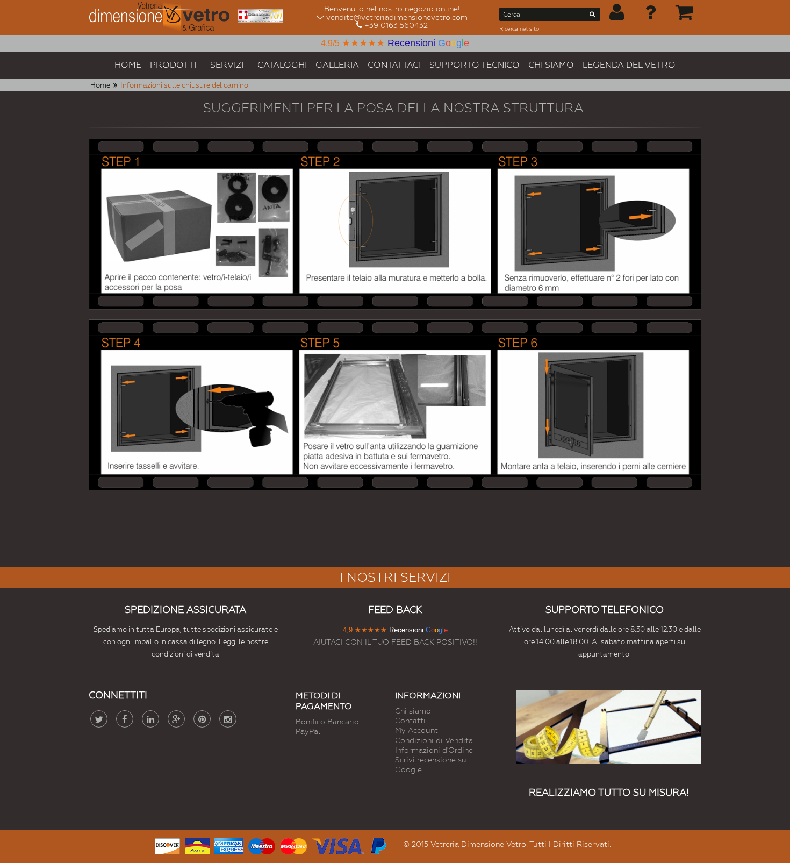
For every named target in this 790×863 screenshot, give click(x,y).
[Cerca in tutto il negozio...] (592, 16)
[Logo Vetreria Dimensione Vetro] (190, 17)
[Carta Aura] (197, 845)
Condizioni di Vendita (434, 740)
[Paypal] (378, 845)
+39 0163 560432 (396, 25)
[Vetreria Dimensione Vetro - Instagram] (227, 719)
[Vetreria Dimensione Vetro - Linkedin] (150, 719)
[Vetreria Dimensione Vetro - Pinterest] (202, 719)
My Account (416, 730)
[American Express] (228, 845)
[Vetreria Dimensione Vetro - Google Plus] (176, 719)
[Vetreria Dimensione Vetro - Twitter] (98, 719)
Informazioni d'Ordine (434, 750)
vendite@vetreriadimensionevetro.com (397, 17)
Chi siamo (413, 711)
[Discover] (167, 845)
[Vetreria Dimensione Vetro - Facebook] (124, 719)
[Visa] (338, 845)
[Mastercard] (293, 845)
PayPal (308, 731)
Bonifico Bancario (327, 721)
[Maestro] (261, 845)
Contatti (410, 720)
